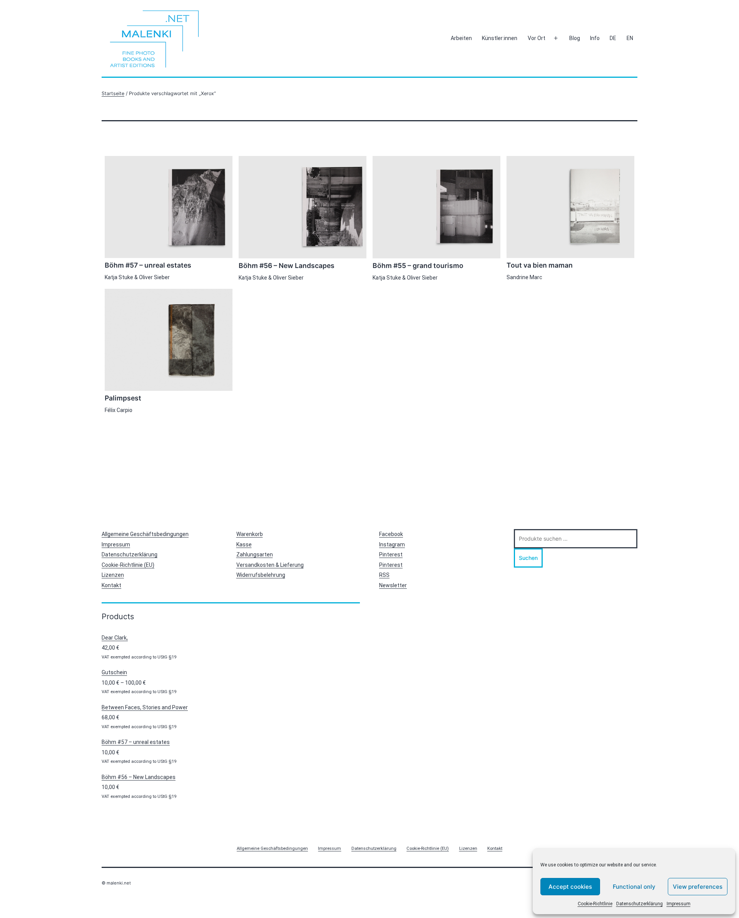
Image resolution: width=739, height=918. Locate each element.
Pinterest (391, 554)
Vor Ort (536, 38)
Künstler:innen (499, 38)
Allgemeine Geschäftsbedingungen (145, 534)
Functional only (634, 886)
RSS (384, 575)
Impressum (679, 903)
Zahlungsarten (254, 554)
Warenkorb (249, 534)
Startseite (113, 93)
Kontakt (111, 585)
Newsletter (393, 585)
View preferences (697, 886)
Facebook (391, 534)
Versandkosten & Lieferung (270, 565)
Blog (574, 38)
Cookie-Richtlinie (595, 903)
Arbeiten (461, 38)
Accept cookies (570, 886)
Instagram (392, 544)
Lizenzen (113, 575)
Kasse (244, 544)
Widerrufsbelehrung (260, 575)
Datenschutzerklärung (639, 903)
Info (595, 38)
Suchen (528, 557)
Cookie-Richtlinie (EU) (128, 565)
